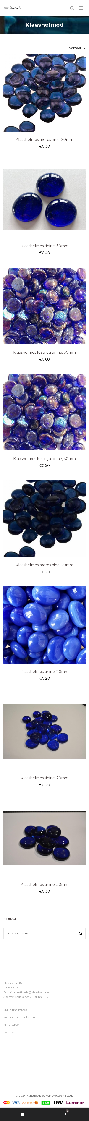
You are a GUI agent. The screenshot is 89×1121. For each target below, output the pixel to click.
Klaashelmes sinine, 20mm (44, 671)
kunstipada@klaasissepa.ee (31, 992)
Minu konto (11, 1024)
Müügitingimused (15, 1009)
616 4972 (14, 987)
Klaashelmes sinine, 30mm (44, 246)
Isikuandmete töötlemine (19, 1017)
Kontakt (8, 1032)
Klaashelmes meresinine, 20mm (44, 139)
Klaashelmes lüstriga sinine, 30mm (44, 352)
